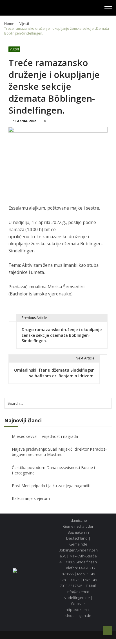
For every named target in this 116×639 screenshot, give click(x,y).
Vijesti (14, 49)
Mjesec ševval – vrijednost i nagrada (45, 436)
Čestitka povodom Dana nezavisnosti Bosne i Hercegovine (53, 470)
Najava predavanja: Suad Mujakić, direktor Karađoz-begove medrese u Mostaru (59, 451)
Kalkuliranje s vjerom (31, 498)
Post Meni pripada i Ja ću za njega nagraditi (51, 485)
